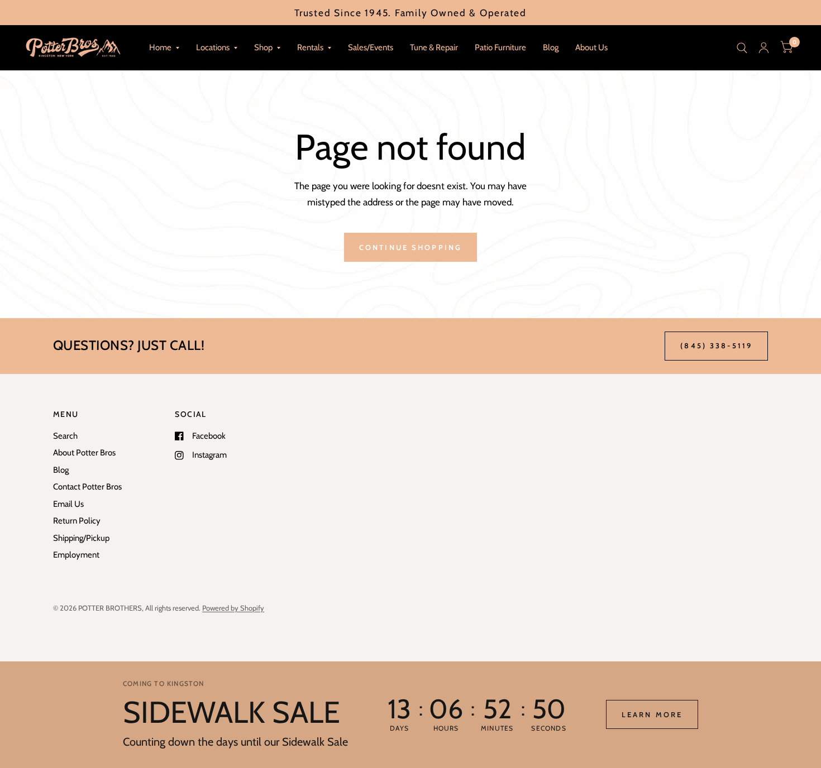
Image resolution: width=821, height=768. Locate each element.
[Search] (742, 47)
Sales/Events (370, 47)
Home (160, 47)
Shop (263, 47)
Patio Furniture (500, 47)
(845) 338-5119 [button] (716, 345)
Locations (213, 47)
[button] (652, 714)
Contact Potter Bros (87, 487)
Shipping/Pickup (81, 538)
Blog (551, 47)
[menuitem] (164, 48)
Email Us (68, 504)
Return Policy (77, 521)
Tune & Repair (434, 47)
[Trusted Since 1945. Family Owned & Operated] (410, 12)
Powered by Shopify (233, 607)
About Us (591, 47)
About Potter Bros (84, 453)
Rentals (310, 47)
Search (65, 436)
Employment (76, 555)
